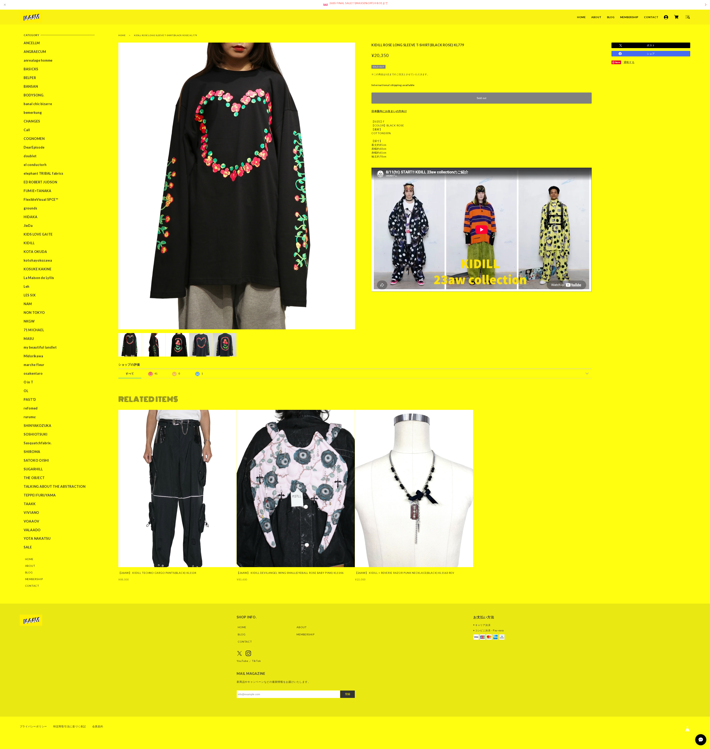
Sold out (481, 98)
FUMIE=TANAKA (37, 191)
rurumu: (30, 417)
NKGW (29, 321)
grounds (30, 208)
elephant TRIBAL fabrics (43, 173)
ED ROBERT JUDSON (40, 182)
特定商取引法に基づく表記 (69, 726)
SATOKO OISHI (36, 460)
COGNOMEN (34, 139)
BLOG (611, 17)
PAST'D (30, 399)
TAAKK (30, 504)
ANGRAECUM (35, 52)
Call (27, 130)
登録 (347, 694)
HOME (581, 17)
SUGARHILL (33, 469)
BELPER (30, 78)
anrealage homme (38, 60)
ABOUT (596, 17)
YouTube (242, 660)
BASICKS (31, 69)
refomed (31, 408)
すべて (130, 373)
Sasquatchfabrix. (38, 443)
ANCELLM (32, 43)
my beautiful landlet (40, 347)
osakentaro (33, 373)
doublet (30, 156)
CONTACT (651, 17)
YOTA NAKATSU (37, 538)
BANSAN (31, 86)
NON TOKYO (34, 312)
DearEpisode (34, 147)
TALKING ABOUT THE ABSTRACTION (55, 486)
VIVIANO (31, 512)
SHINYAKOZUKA (37, 426)
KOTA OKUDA (35, 252)
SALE (28, 547)
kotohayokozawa (38, 260)
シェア (651, 53)
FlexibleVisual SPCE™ (41, 199)
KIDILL (29, 243)
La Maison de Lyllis (39, 278)
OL (26, 391)
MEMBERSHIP (629, 17)
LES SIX (30, 295)
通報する (629, 62)
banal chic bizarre (38, 104)
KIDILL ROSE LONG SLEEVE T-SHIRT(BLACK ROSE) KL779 (165, 35)
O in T (28, 382)
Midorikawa (33, 356)
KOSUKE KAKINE (38, 269)
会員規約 (97, 726)
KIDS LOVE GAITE (38, 234)
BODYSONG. (34, 95)
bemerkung (33, 112)
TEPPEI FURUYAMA (40, 495)
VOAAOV (31, 521)
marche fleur (34, 365)
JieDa (28, 226)
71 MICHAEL (34, 330)
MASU (29, 339)
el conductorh (35, 165)
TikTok (256, 660)
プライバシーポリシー (33, 726)
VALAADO (32, 530)
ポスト (651, 45)
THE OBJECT (34, 478)
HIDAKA (31, 217)
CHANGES (32, 121)
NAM (28, 304)
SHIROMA (32, 452)
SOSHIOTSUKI (36, 434)
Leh (26, 286)
